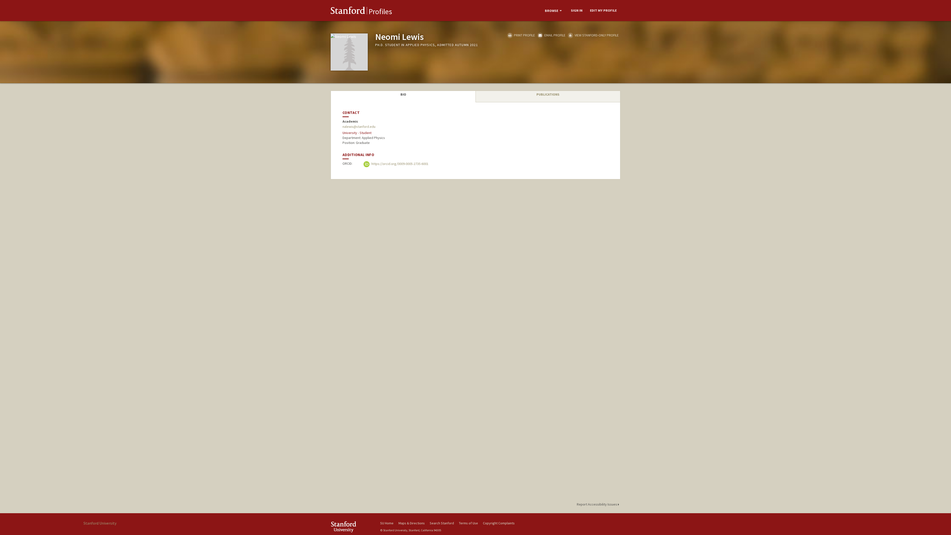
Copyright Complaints (499, 523)
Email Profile (554, 35)
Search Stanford (442, 523)
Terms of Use (468, 523)
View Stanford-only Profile (596, 35)
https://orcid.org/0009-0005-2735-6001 (399, 163)
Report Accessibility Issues (597, 504)
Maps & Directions (411, 523)
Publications (547, 94)
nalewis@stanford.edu (359, 126)
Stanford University (352, 527)
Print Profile (524, 35)
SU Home (387, 523)
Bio (403, 94)
